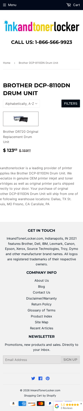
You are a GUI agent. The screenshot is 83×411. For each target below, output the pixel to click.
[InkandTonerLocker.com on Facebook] (40, 379)
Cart (76, 5)
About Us (41, 280)
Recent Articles (41, 328)
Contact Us (41, 292)
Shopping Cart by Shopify (40, 395)
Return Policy (41, 304)
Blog (41, 286)
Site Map (41, 322)
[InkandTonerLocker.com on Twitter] (33, 379)
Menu (12, 5)
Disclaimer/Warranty (41, 298)
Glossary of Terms (41, 310)
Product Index (41, 316)
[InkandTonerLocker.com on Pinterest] (48, 379)
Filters (70, 103)
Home (6, 62)
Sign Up (70, 360)
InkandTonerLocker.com (45, 390)
